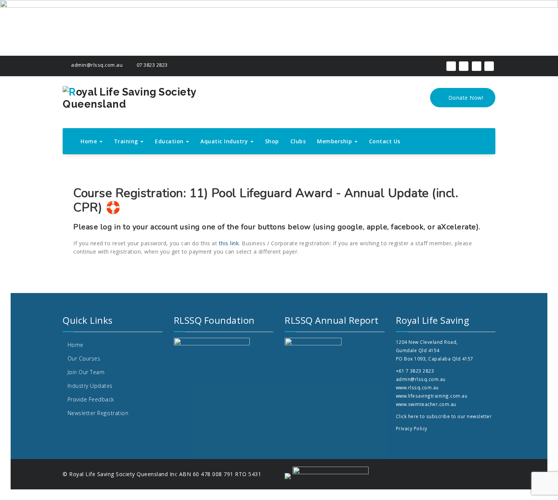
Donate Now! (464, 97)
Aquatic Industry (225, 141)
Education (170, 141)
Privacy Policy (411, 428)
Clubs (298, 141)
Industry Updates (90, 385)
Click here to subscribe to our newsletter (444, 416)
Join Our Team (86, 372)
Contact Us (384, 141)
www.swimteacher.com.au (426, 404)
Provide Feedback (91, 399)
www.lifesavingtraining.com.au (432, 396)
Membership (335, 141)
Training (127, 141)
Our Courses (84, 358)
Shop (272, 141)
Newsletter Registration (98, 413)
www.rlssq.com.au (417, 387)
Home (89, 141)
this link (229, 243)
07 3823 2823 (151, 64)
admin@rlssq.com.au (96, 64)
